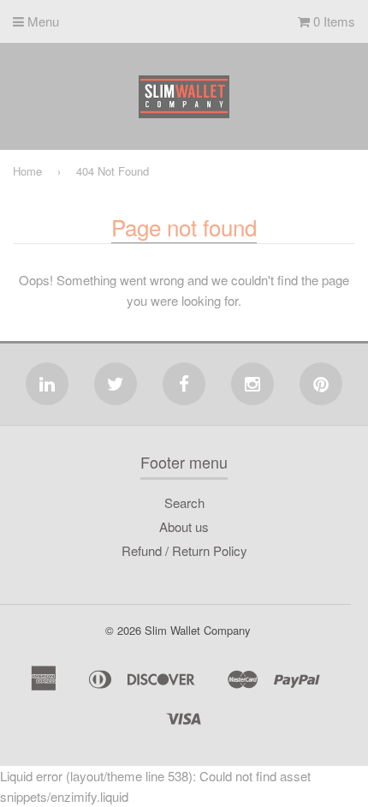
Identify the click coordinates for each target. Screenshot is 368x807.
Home (27, 171)
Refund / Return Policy (184, 550)
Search (184, 502)
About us (184, 526)
